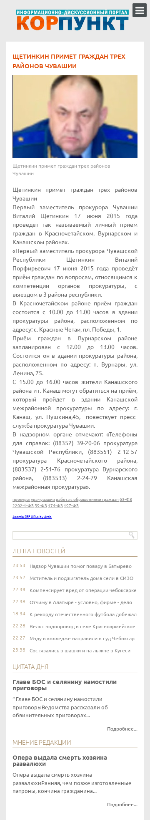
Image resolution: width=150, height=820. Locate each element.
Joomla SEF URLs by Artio (32, 517)
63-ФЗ (126, 499)
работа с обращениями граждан (87, 499)
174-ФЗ (55, 505)
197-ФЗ (71, 505)
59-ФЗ (41, 505)
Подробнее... (122, 728)
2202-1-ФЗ (23, 505)
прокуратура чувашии (33, 499)
